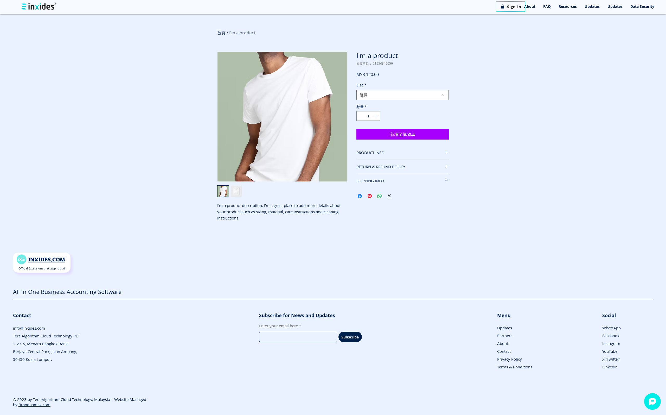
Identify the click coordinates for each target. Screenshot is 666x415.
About (502, 343)
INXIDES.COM (46, 259)
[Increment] (376, 116)
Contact (504, 351)
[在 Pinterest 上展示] (370, 196)
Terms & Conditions (514, 366)
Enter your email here (278, 326)
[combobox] (402, 95)
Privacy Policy (509, 359)
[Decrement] (360, 116)
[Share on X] (389, 196)
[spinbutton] (368, 116)
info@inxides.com (29, 328)
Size (361, 85)
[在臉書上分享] (360, 196)
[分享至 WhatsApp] (379, 196)
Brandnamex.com (34, 404)
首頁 (221, 33)
